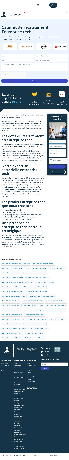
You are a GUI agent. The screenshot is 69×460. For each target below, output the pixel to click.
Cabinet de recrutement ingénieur (12, 310)
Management (31, 368)
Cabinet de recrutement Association (43, 263)
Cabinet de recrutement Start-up (34, 333)
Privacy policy (37, 455)
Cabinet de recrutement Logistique (35, 310)
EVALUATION (32, 388)
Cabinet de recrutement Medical (35, 314)
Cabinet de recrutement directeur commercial (42, 296)
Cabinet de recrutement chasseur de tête (34, 273)
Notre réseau (4, 363)
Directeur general (19, 391)
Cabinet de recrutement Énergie (11, 301)
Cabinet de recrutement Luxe (57, 310)
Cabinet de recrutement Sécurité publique (14, 328)
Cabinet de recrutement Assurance (12, 268)
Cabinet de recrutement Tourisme (11, 338)
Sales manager (18, 373)
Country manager (19, 403)
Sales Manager (16, 217)
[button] (38, 5)
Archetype (4, 115)
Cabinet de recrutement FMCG (54, 301)
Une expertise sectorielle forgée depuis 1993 (22, 115)
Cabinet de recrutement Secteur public (34, 324)
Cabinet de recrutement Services (39, 328)
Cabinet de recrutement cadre (10, 273)
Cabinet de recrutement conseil (45, 282)
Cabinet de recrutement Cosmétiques (36, 291)
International (18, 382)
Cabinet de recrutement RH (57, 319)
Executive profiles (19, 389)
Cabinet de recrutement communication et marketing (17, 282)
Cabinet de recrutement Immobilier (33, 305)
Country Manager (26, 219)
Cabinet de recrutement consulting (12, 291)
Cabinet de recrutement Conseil (11, 287)
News (2, 370)
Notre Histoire (5, 365)
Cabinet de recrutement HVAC (10, 305)
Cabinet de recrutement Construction (34, 287)
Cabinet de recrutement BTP (58, 268)
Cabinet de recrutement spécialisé (12, 333)
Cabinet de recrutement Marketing (12, 314)
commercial (32, 121)
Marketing (37, 126)
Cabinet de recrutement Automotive (36, 268)
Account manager (19, 405)
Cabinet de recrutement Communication (37, 277)
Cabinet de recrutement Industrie (56, 305)
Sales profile (17, 368)
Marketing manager (20, 377)
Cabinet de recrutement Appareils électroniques (16, 263)
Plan (2, 368)
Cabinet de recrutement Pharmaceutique (13, 319)
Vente (28, 363)
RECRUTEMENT (20, 360)
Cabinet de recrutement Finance (33, 301)
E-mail (43, 361)
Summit (29, 370)
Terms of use (53, 455)
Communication (31, 365)
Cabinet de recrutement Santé (10, 324)
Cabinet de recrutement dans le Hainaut (13, 296)
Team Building (31, 377)
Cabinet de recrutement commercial (12, 277)
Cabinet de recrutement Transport (35, 338)
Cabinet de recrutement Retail (37, 319)
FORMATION (32, 360)
